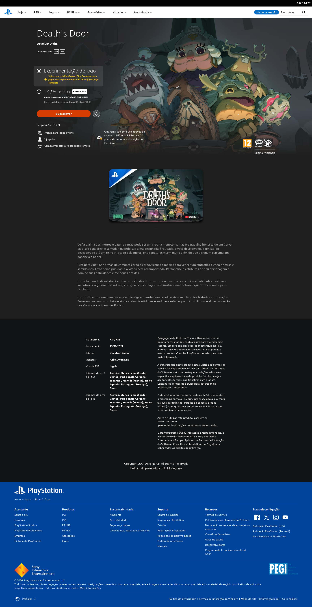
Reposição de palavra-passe (174, 535)
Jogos (53, 12)
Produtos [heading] (68, 509)
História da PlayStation (27, 541)
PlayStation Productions (28, 530)
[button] (156, 195)
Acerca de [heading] (21, 509)
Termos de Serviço (216, 514)
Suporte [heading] (162, 509)
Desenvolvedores (215, 544)
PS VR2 (66, 525)
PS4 (64, 520)
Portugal (27, 598)
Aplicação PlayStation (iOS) (269, 526)
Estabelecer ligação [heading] (266, 509)
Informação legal (269, 598)
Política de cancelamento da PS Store (227, 520)
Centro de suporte (168, 514)
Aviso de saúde (214, 539)
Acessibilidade (118, 520)
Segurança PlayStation (170, 520)
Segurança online (120, 525)
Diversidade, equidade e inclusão (130, 530)
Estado (161, 525)
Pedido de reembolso (170, 541)
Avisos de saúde (167, 421)
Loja (20, 12)
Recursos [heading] (211, 509)
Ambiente (115, 514)
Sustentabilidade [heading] (121, 509)
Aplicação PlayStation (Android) (271, 531)
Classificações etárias (218, 534)
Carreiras (19, 520)
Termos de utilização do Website (218, 598)
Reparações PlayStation (171, 530)
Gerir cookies (290, 598)
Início (17, 499)
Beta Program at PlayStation (269, 536)
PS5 (36, 12)
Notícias (118, 12)
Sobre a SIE (21, 514)
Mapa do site (248, 598)
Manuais (162, 546)
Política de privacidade (182, 598)
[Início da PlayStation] (8, 12)
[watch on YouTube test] (192, 217)
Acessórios (94, 12)
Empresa (19, 535)
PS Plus (72, 12)
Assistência (141, 12)
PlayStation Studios (25, 525)
